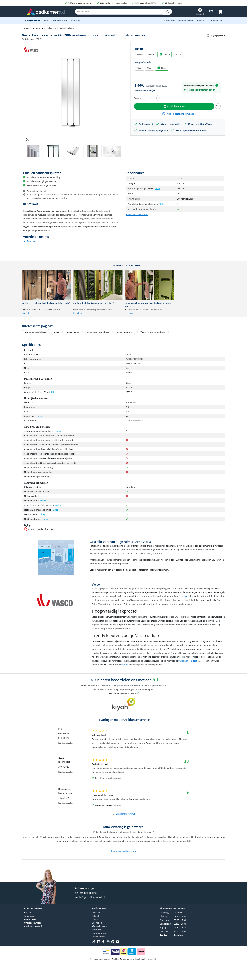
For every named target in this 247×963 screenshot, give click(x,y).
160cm (140, 54)
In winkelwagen (176, 106)
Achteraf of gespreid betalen (80, 3)
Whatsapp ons (88, 892)
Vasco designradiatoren (98, 331)
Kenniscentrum (60, 20)
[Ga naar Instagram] (108, 942)
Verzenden (29, 915)
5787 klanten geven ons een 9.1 (113, 3)
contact (125, 664)
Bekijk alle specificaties (137, 214)
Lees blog (26, 313)
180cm (151, 54)
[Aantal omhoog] (156, 98)
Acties (46, 20)
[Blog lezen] (46, 285)
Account (200, 14)
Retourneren (30, 919)
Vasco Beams (73, 331)
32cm (139, 67)
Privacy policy (126, 959)
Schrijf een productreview (123, 850)
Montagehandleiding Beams (41, 529)
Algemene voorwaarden (100, 959)
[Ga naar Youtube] (117, 942)
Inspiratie (75, 20)
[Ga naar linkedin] (98, 942)
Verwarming (38, 28)
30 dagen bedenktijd (173, 3)
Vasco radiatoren (125, 331)
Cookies (115, 959)
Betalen (27, 912)
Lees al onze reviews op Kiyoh (121, 693)
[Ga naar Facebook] (103, 942)
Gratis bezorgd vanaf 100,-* (145, 3)
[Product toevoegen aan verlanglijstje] (217, 106)
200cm (166, 54)
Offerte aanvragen (32, 922)
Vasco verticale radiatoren (153, 331)
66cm (163, 67)
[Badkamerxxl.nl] (45, 11)
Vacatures (96, 929)
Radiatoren (51, 28)
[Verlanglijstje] (211, 12)
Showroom (169, 20)
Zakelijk (200, 20)
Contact (95, 919)
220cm (178, 54)
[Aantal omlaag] (145, 98)
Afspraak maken (185, 20)
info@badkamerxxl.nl (92, 897)
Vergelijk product (218, 35)
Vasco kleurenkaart (187, 660)
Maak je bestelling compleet (180, 113)
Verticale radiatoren (67, 28)
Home (26, 28)
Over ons (96, 912)
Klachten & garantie (33, 926)
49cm (149, 67)
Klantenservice (215, 20)
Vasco (56, 331)
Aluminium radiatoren (36, 331)
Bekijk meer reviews (125, 813)
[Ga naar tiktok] (94, 942)
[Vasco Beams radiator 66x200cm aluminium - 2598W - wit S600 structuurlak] (72, 92)
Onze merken (98, 936)
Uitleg (157, 188)
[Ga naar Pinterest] (113, 942)
